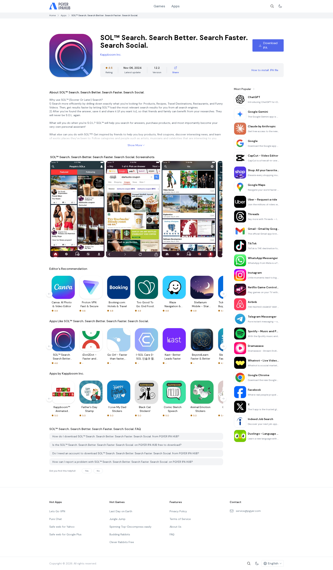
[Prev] (56, 209)
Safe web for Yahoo (62, 526)
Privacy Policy (178, 511)
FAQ (172, 534)
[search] (272, 6)
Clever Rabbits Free (121, 542)
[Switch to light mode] (280, 6)
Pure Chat (55, 519)
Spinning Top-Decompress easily (130, 526)
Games (159, 6)
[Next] (215, 209)
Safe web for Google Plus (65, 534)
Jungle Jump (117, 519)
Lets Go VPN (57, 511)
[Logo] (60, 6)
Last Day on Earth (120, 511)
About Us (175, 526)
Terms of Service (180, 519)
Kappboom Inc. (110, 55)
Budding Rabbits (119, 534)
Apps (175, 6)
